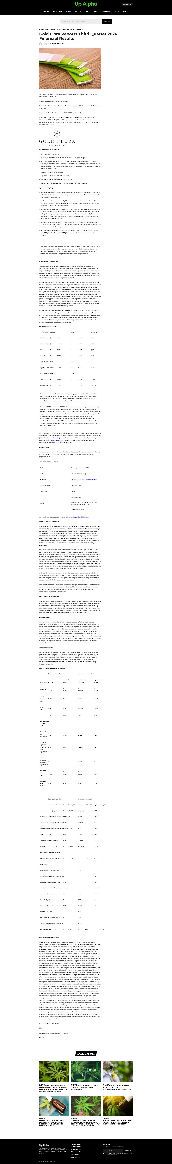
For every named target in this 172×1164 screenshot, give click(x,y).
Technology (106, 11)
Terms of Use (76, 1149)
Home (41, 29)
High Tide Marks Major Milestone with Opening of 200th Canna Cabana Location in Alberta (117, 1122)
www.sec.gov (93, 438)
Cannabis (46, 29)
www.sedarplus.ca (57, 440)
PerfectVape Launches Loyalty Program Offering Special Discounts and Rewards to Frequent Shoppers (52, 1123)
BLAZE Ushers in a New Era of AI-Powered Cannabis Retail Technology (85, 1087)
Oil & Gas (78, 11)
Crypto (116, 11)
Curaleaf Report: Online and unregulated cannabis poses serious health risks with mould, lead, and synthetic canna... (85, 1123)
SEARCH (126, 4)
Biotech (68, 11)
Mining (87, 11)
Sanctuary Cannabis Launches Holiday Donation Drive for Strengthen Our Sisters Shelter (117, 1087)
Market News (57, 11)
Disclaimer (42, 1038)
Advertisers (76, 1144)
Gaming (95, 11)
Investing (46, 11)
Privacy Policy (76, 1147)
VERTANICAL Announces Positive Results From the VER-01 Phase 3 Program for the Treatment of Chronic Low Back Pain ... (53, 1088)
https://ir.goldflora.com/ (81, 517)
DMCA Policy (76, 1152)
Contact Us (75, 1157)
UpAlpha (46, 44)
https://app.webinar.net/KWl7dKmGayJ (84, 480)
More (124, 11)
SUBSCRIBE (128, 1151)
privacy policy (114, 1154)
